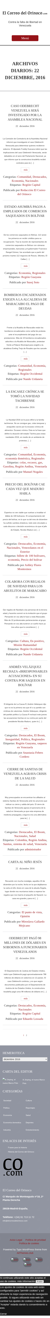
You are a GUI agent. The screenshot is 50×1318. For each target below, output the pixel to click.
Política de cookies (29, 1243)
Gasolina (8, 466)
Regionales (38, 273)
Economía (18, 180)
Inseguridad (12, 739)
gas (40, 462)
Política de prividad (35, 1240)
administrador (33, 849)
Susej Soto (33, 282)
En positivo (37, 641)
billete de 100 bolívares (31, 555)
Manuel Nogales (33, 471)
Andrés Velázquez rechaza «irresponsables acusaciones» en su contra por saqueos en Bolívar (25, 676)
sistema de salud (23, 844)
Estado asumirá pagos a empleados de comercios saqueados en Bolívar (25, 211)
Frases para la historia (17, 1147)
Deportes (29, 1122)
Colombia (21, 840)
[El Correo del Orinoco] (25, 12)
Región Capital (31, 184)
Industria (7, 1130)
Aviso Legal (16, 1240)
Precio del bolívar (31, 559)
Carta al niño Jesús (25, 862)
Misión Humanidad (25, 645)
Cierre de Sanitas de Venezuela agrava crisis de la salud (25, 773)
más (25, 169)
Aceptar (40, 1282)
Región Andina (24, 466)
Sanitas (7, 844)
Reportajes (30, 1108)
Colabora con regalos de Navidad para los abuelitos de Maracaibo (25, 586)
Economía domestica (12, 1122)
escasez (32, 462)
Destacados (39, 176)
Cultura (24, 641)
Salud (32, 836)
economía (13, 559)
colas (23, 462)
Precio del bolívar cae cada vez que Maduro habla (25, 489)
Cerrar (3, 1314)
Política (25, 739)
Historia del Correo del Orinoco (21, 1152)
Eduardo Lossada (33, 1018)
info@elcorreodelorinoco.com (15, 1221)
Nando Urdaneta (33, 379)
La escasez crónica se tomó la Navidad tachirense (25, 396)
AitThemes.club (25, 1253)
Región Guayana (31, 277)
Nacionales (31, 180)
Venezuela (41, 466)
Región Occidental (31, 373)
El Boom (39, 735)
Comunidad (24, 176)
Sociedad (7, 1100)
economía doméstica (17, 458)
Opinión (25, 916)
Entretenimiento (32, 1130)
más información (26, 1281)
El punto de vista (32, 912)
